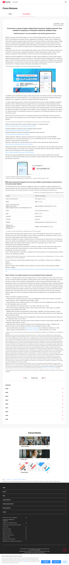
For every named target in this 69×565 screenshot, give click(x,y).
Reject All (56, 561)
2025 (6, 392)
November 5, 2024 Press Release (19, 479)
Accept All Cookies (45, 562)
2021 (6, 407)
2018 (6, 419)
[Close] (66, 555)
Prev (26, 378)
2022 (6, 404)
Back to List (34, 378)
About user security (7, 530)
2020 (6, 411)
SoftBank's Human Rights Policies (10, 522)
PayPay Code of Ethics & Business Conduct (12, 524)
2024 (6, 396)
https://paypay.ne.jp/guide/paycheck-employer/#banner (19, 152)
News (10, 14)
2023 (6, 400)
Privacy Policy (5, 526)
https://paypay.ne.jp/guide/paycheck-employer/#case (19, 144)
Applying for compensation (49, 367)
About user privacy (7, 528)
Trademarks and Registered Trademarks (8, 520)
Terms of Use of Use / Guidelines (10, 517)
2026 (6, 388)
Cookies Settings (65, 562)
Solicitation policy (6, 537)
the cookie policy (25, 560)
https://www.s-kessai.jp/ (32, 328)
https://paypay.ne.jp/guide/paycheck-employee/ (17, 130)
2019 (6, 415)
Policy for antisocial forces (8, 534)
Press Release (8, 479)
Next (43, 378)
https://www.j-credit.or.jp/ (32, 329)
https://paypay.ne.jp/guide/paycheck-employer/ (17, 134)
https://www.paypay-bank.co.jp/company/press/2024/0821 (20, 126)
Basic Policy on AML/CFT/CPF (9, 539)
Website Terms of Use (7, 532)
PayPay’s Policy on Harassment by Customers (12, 541)
